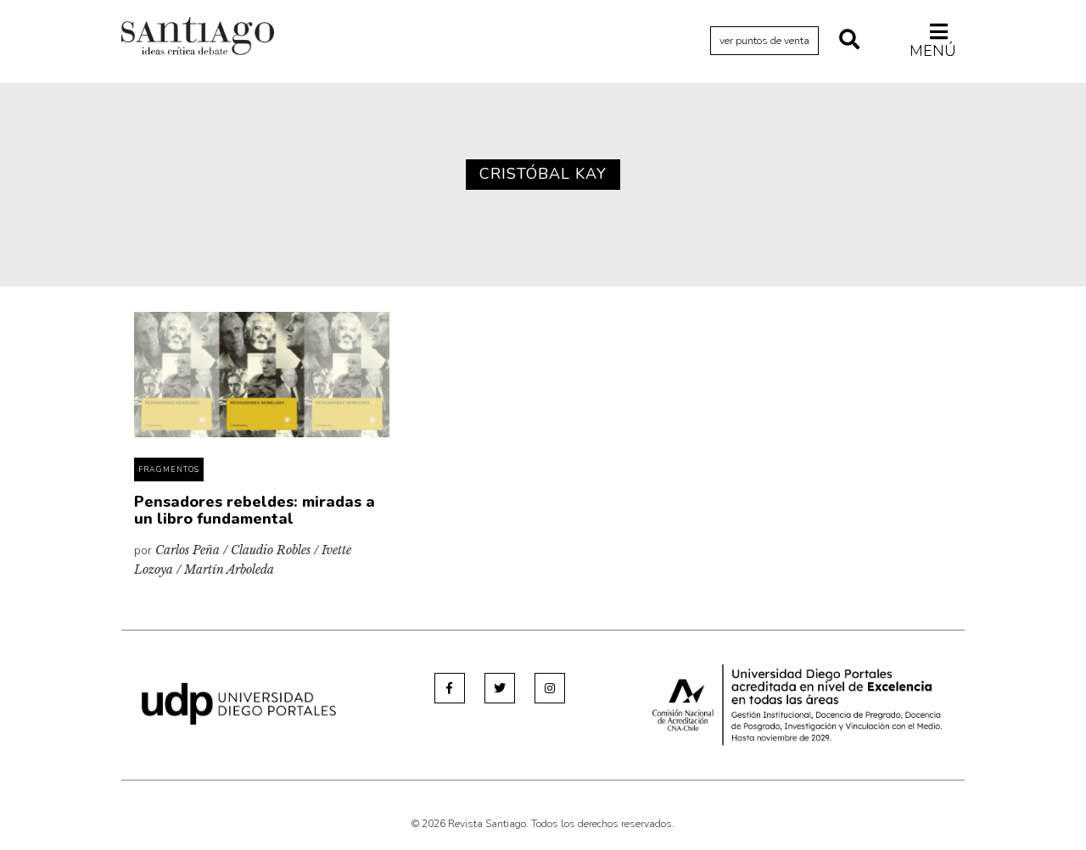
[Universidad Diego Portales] (238, 703)
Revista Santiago (197, 38)
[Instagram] (550, 688)
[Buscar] (849, 41)
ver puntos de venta (764, 40)
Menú (933, 50)
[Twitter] (499, 688)
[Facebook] (449, 688)
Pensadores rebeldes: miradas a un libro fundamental (254, 510)
